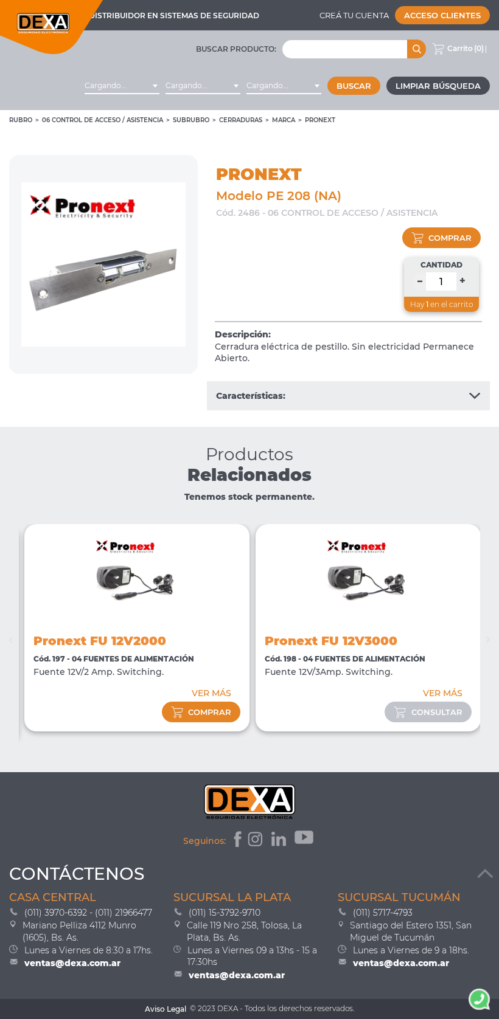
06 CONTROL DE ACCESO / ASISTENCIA (102, 120)
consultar (436, 712)
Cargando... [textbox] (106, 85)
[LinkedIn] (280, 841)
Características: (250, 395)
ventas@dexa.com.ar (72, 963)
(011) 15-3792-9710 (224, 912)
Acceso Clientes (442, 15)
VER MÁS (211, 693)
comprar (450, 238)
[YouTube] (305, 841)
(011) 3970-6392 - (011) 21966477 (88, 912)
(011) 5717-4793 (383, 912)
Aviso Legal (165, 1009)
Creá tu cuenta (354, 15)
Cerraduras (240, 120)
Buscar (354, 86)
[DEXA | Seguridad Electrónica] (51, 27)
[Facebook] (236, 841)
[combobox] (122, 85)
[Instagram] (256, 841)
